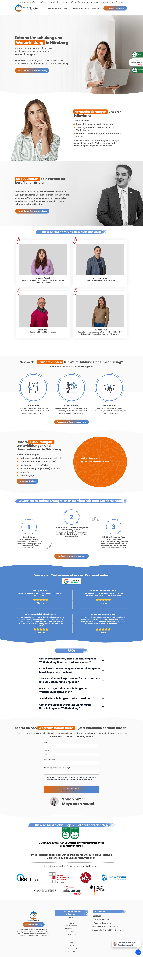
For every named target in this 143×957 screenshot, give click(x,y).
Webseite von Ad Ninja (30, 934)
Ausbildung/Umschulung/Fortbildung (57, 768)
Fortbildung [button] (64, 8)
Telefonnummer (50, 759)
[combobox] (71, 772)
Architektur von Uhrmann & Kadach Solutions (34, 935)
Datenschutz (37, 930)
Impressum (24, 930)
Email (46, 751)
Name (46, 742)
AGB (30, 930)
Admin (45, 930)
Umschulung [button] (53, 8)
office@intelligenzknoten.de (103, 923)
